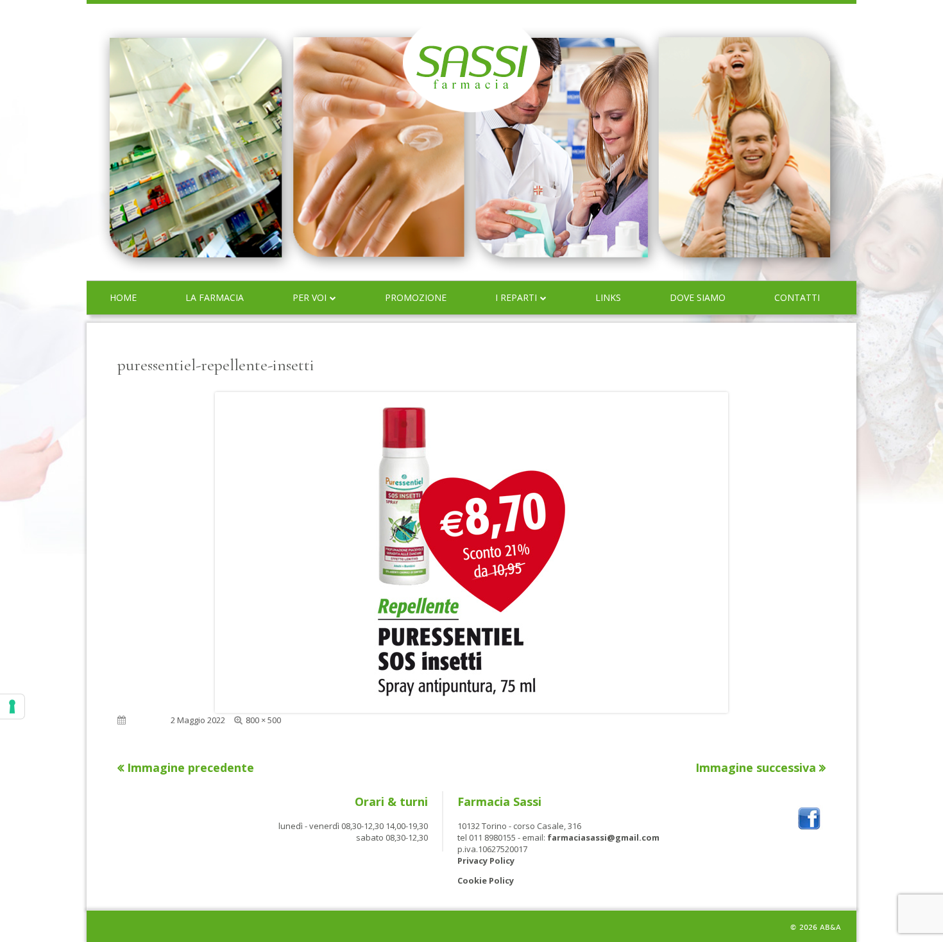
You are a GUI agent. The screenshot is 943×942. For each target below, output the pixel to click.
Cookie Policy (485, 880)
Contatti (797, 297)
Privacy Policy (485, 860)
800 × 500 (263, 720)
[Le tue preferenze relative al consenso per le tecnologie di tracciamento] (12, 706)
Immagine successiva (755, 767)
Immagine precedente (190, 767)
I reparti (516, 297)
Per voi (310, 297)
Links (608, 297)
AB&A (830, 927)
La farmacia (214, 297)
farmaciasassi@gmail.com (603, 837)
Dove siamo (698, 297)
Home (123, 297)
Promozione (415, 297)
